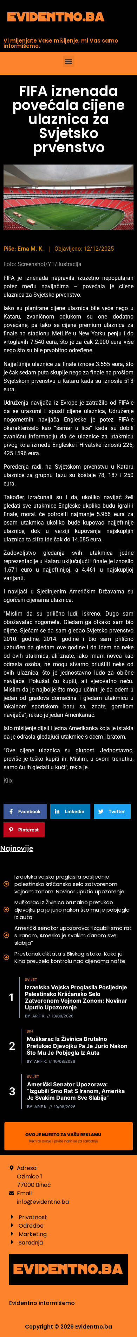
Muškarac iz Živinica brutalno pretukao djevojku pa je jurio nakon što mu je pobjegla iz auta (72, 910)
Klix (8, 780)
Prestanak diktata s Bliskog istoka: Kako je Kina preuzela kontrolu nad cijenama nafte (69, 957)
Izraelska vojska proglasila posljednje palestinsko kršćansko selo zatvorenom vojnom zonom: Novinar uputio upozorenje (69, 884)
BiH (30, 1031)
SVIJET (31, 979)
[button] (68, 61)
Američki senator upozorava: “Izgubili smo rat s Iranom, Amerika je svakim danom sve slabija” (73, 935)
